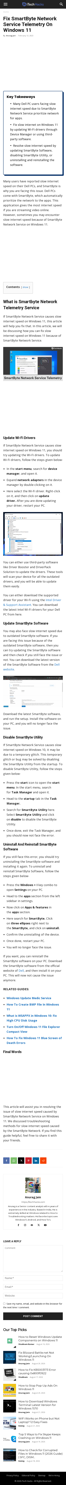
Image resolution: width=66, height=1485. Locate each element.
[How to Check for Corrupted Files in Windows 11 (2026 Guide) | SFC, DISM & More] (9, 1454)
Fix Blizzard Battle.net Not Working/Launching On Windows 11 (36, 1356)
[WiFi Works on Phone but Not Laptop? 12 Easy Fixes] (9, 1423)
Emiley (21, 1426)
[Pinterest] (28, 1160)
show (25, 287)
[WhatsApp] (14, 1160)
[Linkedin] (36, 1160)
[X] (21, 1160)
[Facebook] (6, 1160)
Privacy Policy (13, 1475)
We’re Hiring (54, 1475)
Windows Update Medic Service (29, 998)
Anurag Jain (11, 35)
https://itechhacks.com (33, 1202)
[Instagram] (26, 1225)
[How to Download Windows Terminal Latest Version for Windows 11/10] (9, 1406)
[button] (5, 4)
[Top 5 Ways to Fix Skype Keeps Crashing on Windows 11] (9, 1439)
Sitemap (41, 1475)
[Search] (61, 4)
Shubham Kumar (26, 1344)
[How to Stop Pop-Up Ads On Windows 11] (9, 1390)
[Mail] (33, 1225)
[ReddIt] (43, 1160)
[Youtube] (46, 1225)
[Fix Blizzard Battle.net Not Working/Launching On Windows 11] (9, 1357)
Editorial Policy (28, 1475)
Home (6, 12)
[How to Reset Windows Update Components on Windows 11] (9, 1341)
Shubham (23, 1377)
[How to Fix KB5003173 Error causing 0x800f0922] (9, 1374)
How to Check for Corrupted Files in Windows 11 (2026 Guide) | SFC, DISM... (40, 1454)
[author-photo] (33, 1192)
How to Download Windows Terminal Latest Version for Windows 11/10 (37, 1405)
